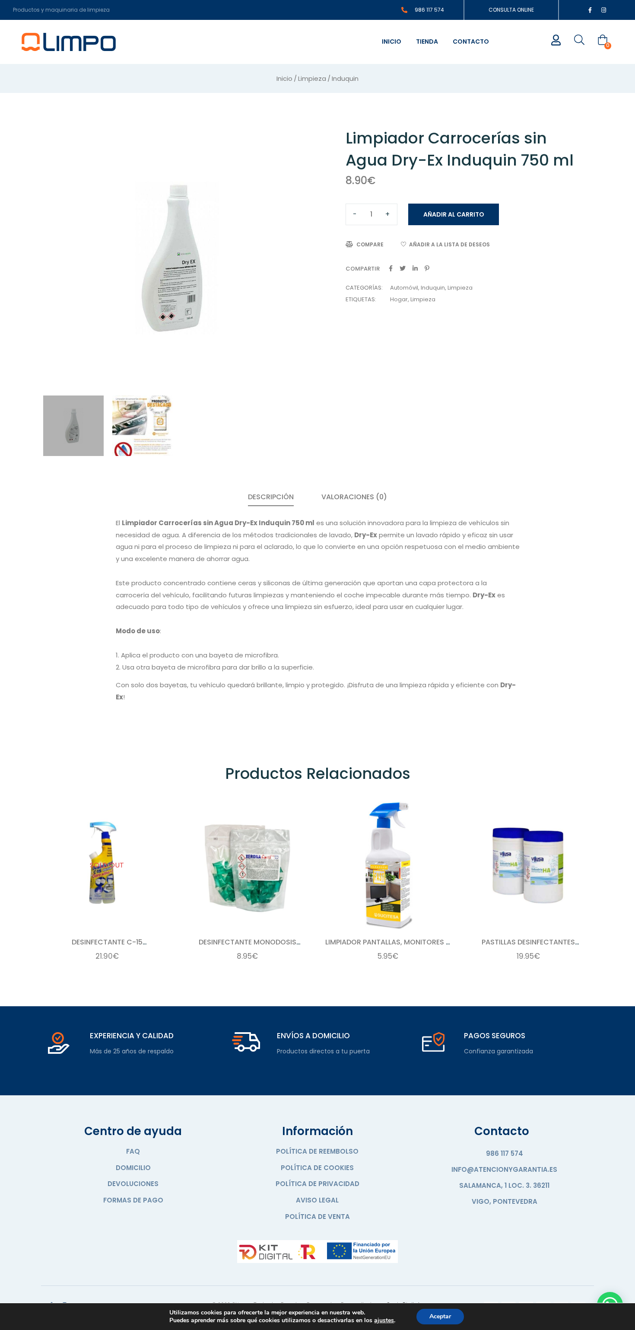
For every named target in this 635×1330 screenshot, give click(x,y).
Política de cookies (317, 1167)
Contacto (471, 41)
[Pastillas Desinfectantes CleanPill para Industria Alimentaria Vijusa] (528, 865)
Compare (370, 244)
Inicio (391, 41)
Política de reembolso (317, 1151)
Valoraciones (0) (354, 497)
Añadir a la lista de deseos (449, 244)
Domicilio (133, 1167)
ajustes (384, 1320)
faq (133, 1151)
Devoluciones (133, 1183)
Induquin (345, 78)
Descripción (271, 497)
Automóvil (404, 288)
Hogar (399, 299)
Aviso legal (317, 1200)
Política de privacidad (317, 1183)
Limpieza (312, 78)
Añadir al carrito (453, 214)
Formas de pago (133, 1200)
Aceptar (440, 1316)
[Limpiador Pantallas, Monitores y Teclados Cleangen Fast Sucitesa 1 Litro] (387, 865)
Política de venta (317, 1216)
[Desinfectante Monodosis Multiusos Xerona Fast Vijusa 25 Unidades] (247, 865)
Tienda (427, 41)
